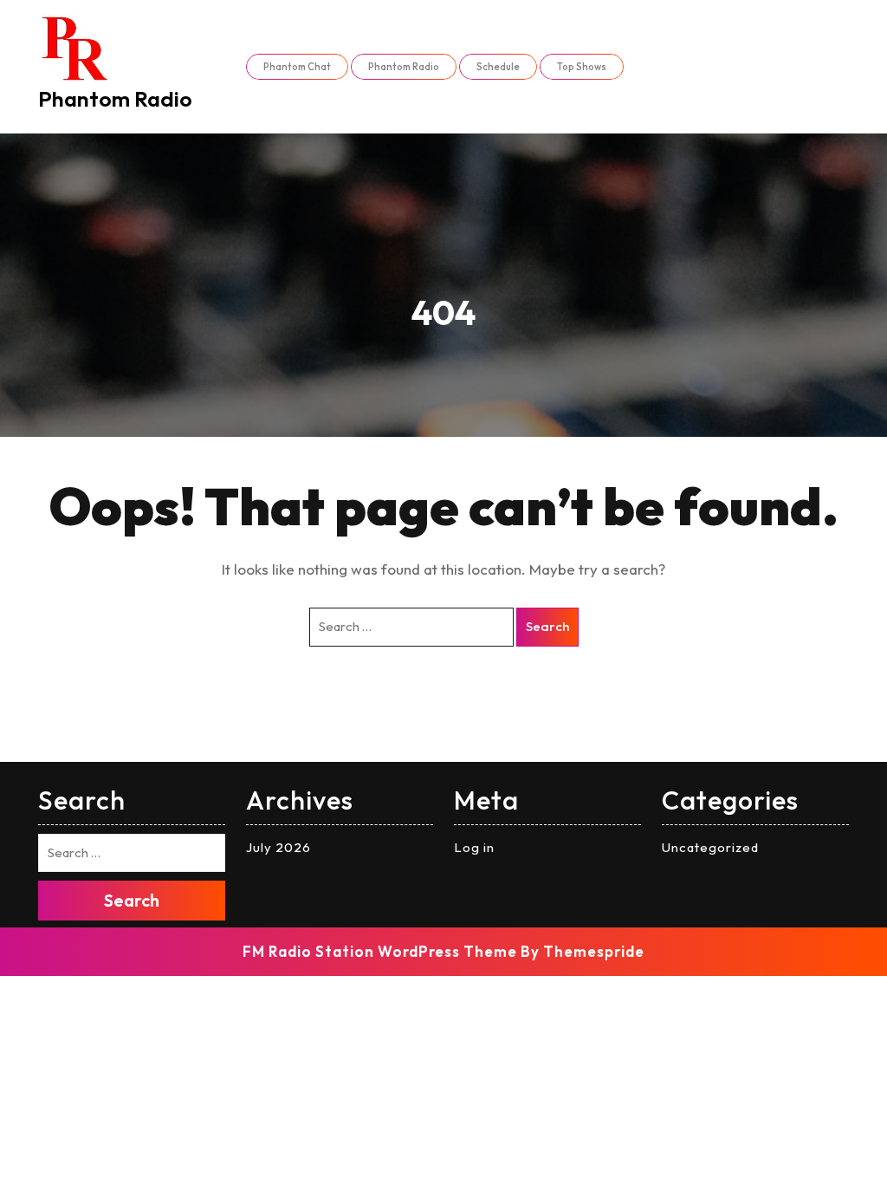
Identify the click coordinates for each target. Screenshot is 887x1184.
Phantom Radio (115, 99)
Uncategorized (710, 847)
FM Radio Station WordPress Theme (380, 951)
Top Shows (581, 67)
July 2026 (278, 847)
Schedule (498, 67)
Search (547, 626)
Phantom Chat (297, 67)
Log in (474, 847)
